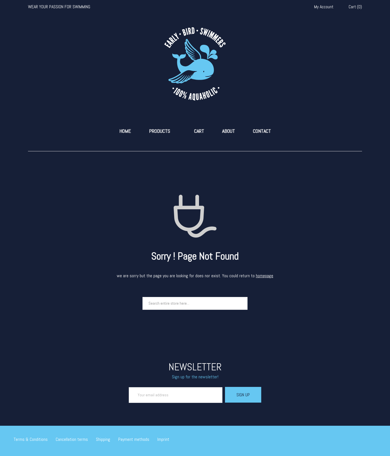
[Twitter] (350, 440)
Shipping (103, 439)
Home (125, 131)
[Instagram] (366, 440)
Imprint (163, 439)
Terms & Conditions (31, 439)
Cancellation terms (72, 439)
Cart (199, 131)
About (228, 131)
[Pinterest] (375, 440)
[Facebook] (358, 440)
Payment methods (133, 439)
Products (159, 131)
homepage (264, 276)
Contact (262, 131)
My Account (323, 7)
